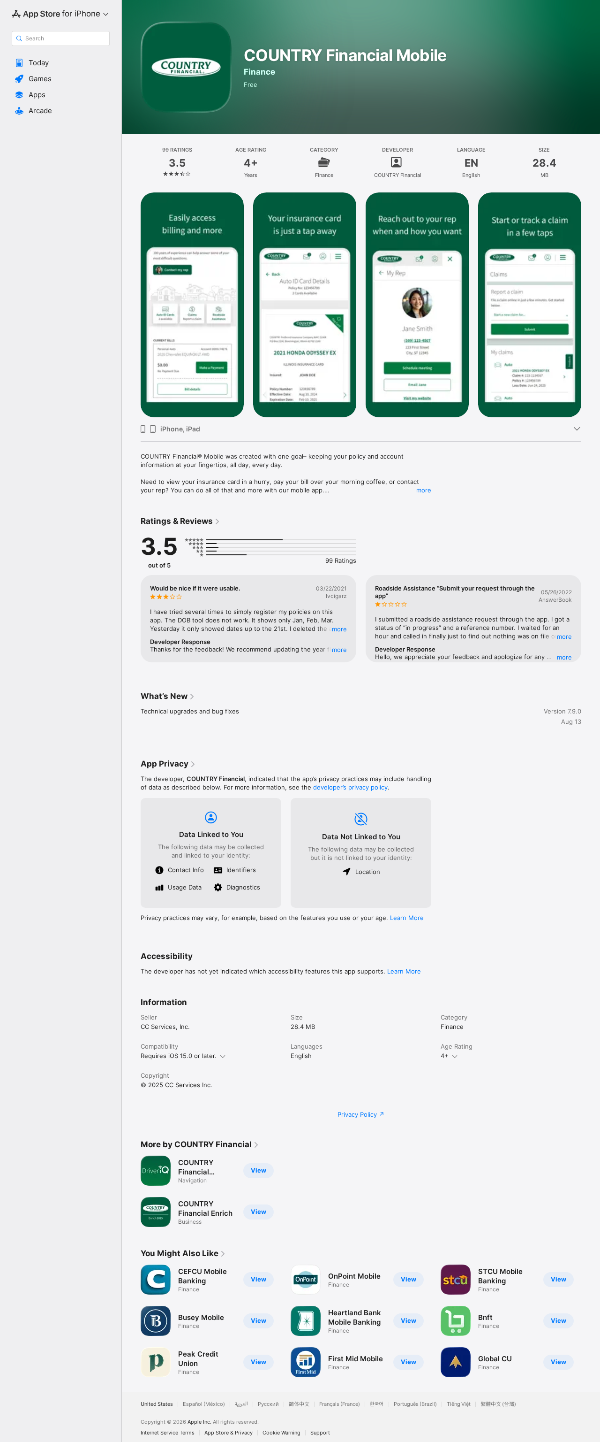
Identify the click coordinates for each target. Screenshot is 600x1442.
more (423, 490)
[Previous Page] (131, 304)
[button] (60, 63)
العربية (241, 1404)
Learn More (407, 917)
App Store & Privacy (228, 1432)
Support (320, 1432)
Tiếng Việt (459, 1404)
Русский (268, 1404)
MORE (339, 629)
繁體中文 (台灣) (498, 1404)
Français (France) (339, 1404)
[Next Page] (590, 304)
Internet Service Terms (168, 1432)
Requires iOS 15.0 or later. (179, 1055)
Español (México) (204, 1404)
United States (157, 1404)
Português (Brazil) (415, 1404)
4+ (445, 1055)
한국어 (377, 1404)
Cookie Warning (281, 1432)
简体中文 (299, 1404)
